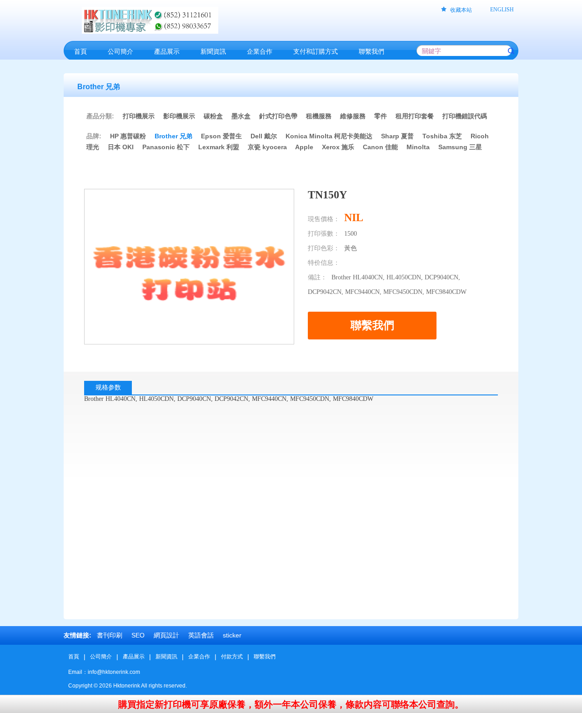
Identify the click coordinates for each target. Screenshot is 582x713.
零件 (380, 116)
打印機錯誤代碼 (464, 116)
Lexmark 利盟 (218, 147)
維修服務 (353, 116)
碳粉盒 (213, 116)
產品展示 (134, 656)
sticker (232, 635)
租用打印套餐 (415, 116)
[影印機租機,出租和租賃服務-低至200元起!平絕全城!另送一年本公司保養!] (229, 20)
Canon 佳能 (380, 147)
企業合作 (199, 656)
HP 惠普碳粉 (129, 136)
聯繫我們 (265, 656)
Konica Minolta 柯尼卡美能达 (329, 136)
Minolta (418, 147)
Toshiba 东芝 (442, 136)
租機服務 (318, 116)
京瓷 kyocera (267, 147)
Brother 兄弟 (173, 136)
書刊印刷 (109, 635)
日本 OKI (121, 147)
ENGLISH (502, 9)
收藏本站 (461, 10)
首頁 (73, 656)
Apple (304, 147)
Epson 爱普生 (221, 136)
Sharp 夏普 (397, 136)
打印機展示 (139, 116)
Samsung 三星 (460, 147)
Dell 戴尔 (264, 136)
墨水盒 (241, 116)
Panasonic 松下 (166, 147)
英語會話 (201, 635)
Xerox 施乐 (338, 147)
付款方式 (232, 656)
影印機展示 (179, 116)
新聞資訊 (166, 656)
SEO (138, 635)
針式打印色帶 (278, 116)
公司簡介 (101, 656)
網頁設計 (166, 635)
